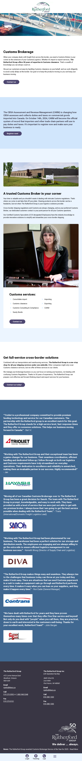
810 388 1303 (48, 697)
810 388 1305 (48, 704)
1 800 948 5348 (22, 694)
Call (44, 759)
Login (27, 759)
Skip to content (5, 15)
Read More (74, 749)
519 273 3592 (8, 694)
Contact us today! (14, 385)
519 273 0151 (8, 701)
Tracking (36, 759)
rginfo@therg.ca (9, 688)
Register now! (12, 134)
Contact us (11, 82)
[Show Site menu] (55, 756)
